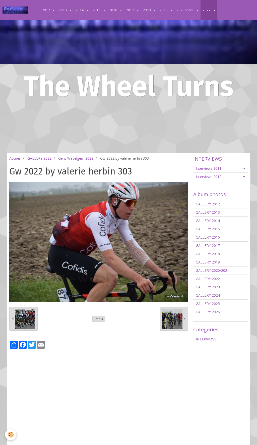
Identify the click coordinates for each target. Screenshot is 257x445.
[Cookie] (10, 434)
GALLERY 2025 (208, 303)
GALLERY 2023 (208, 287)
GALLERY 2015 (208, 229)
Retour (98, 319)
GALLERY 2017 (208, 245)
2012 (46, 10)
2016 (113, 10)
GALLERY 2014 (208, 220)
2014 (80, 10)
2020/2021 (185, 10)
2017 (130, 10)
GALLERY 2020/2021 (212, 270)
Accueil (15, 158)
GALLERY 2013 (208, 212)
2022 (207, 10)
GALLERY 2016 (208, 237)
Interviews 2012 (208, 176)
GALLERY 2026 (208, 311)
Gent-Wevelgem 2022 (75, 158)
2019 (164, 10)
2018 (147, 10)
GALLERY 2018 (208, 253)
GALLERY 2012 (208, 204)
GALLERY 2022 (39, 158)
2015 (96, 10)
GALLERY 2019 (208, 262)
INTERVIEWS (206, 339)
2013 (63, 10)
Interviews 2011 (208, 168)
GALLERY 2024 (208, 295)
